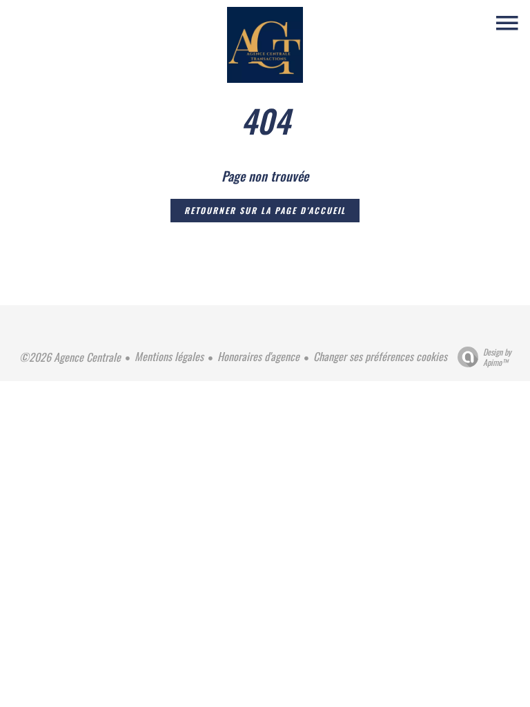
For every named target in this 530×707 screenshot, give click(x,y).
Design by (497, 356)
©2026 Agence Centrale (70, 357)
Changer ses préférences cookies (380, 356)
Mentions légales (169, 356)
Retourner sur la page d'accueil (265, 210)
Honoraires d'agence (258, 356)
